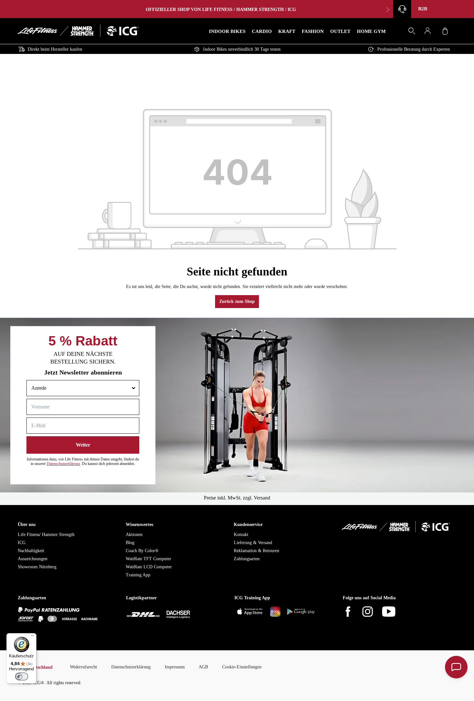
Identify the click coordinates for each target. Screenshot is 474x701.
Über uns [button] (26, 524)
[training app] (276, 612)
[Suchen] (411, 32)
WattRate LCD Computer (149, 566)
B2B (422, 8)
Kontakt (241, 534)
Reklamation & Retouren (256, 550)
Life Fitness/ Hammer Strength (46, 534)
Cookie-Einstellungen (242, 667)
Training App (138, 574)
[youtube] (392, 612)
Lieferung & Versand (253, 542)
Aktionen (134, 534)
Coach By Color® (142, 550)
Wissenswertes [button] (139, 524)
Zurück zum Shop (237, 301)
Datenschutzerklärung (63, 463)
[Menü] (32, 637)
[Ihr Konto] (429, 31)
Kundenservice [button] (248, 524)
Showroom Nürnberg (37, 566)
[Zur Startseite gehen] (78, 31)
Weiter (83, 445)
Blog (130, 542)
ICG (21, 542)
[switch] (21, 676)
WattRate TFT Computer (148, 558)
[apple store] (250, 612)
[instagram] (371, 612)
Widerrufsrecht (83, 667)
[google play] (301, 612)
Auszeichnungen (32, 558)
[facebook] (352, 612)
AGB (203, 667)
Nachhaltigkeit (31, 550)
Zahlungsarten (247, 558)
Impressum (175, 667)
